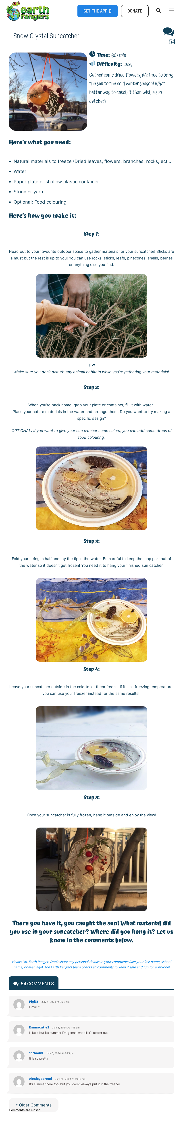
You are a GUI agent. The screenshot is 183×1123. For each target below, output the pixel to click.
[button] (158, 11)
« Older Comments (34, 1104)
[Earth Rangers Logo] (27, 11)
